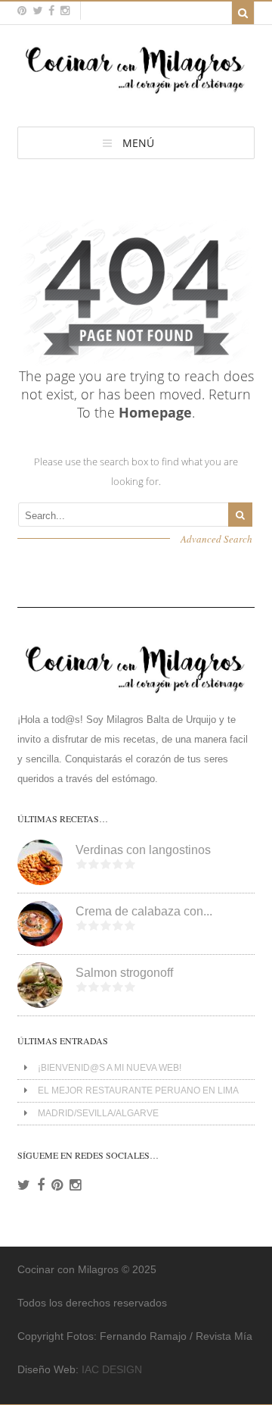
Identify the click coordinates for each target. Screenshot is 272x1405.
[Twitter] (23, 1185)
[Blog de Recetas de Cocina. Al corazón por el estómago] (135, 93)
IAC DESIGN (112, 1369)
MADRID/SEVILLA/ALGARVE (98, 1113)
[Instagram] (75, 1185)
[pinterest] (21, 10)
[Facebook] (41, 1185)
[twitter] (37, 10)
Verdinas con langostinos (143, 849)
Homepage (155, 412)
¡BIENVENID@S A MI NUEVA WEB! (109, 1067)
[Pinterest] (57, 1185)
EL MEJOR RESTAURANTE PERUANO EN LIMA (138, 1090)
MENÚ (138, 143)
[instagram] (65, 10)
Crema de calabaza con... (144, 911)
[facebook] (51, 10)
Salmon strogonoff (124, 972)
